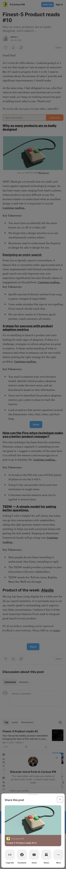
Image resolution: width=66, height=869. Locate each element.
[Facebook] (22, 855)
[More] (58, 855)
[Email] (34, 855)
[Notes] (46, 855)
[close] (60, 799)
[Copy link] (10, 855)
